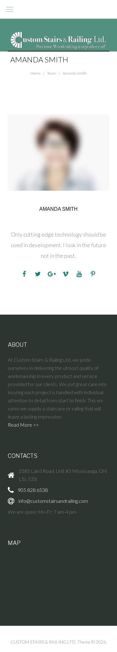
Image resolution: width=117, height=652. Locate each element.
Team (51, 73)
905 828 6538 (33, 490)
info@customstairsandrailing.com (53, 501)
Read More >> (23, 425)
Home (36, 73)
